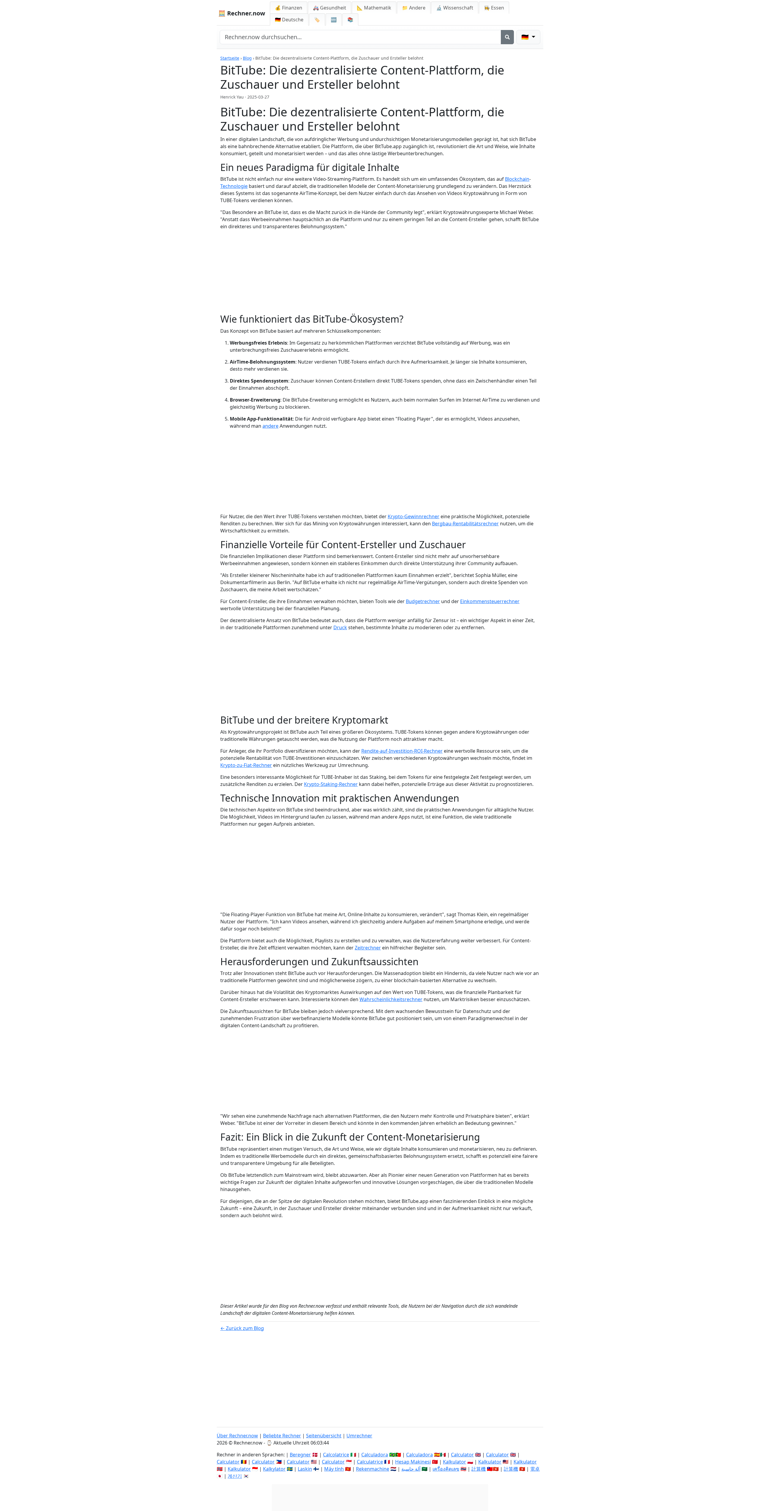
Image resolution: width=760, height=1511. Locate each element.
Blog (247, 58)
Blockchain (517, 179)
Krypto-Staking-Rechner (331, 784)
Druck (340, 627)
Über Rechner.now (237, 1435)
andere (270, 426)
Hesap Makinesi (413, 1461)
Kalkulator (454, 1461)
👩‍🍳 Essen (494, 7)
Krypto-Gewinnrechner (413, 516)
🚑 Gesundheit (329, 7)
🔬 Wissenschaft (454, 7)
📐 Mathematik (374, 7)
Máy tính (334, 1469)
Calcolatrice (336, 1454)
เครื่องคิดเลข (446, 1469)
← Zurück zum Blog (242, 1328)
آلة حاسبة (410, 1469)
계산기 (235, 1476)
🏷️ (317, 19)
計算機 (478, 1469)
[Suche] (507, 37)
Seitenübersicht (323, 1435)
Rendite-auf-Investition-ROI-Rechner (402, 751)
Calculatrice (370, 1461)
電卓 (535, 1469)
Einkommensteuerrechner (490, 601)
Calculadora (374, 1454)
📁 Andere (413, 7)
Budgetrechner (423, 601)
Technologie (234, 186)
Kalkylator (274, 1469)
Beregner (300, 1454)
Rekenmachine (372, 1469)
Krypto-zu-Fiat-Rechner (246, 765)
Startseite (229, 58)
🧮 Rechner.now (241, 13)
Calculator (462, 1454)
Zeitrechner (368, 947)
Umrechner (359, 1435)
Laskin (305, 1469)
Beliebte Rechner (282, 1435)
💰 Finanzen (288, 7)
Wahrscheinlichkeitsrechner (391, 999)
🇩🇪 (289, 19)
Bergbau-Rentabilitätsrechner (465, 523)
